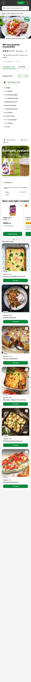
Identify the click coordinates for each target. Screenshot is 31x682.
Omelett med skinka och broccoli (14, 276)
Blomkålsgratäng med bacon (12, 441)
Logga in (20, 3)
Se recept (15, 280)
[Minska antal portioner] (19, 76)
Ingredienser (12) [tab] (9, 67)
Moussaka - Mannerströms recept (14, 400)
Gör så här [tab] (22, 67)
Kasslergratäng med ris (11, 482)
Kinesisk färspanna (9, 317)
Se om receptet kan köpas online (15, 38)
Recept (3, 13)
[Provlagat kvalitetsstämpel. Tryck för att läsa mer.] (27, 19)
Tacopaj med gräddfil (10, 359)
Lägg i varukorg (12, 234)
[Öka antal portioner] (26, 76)
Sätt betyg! (19, 51)
